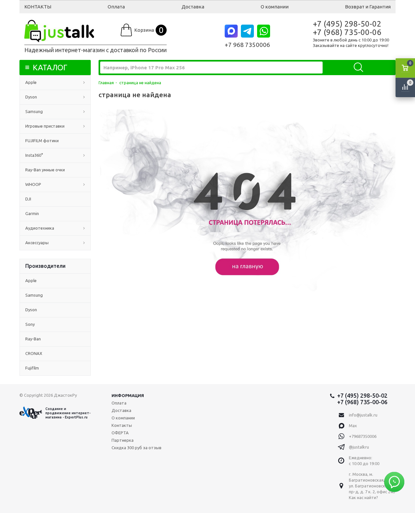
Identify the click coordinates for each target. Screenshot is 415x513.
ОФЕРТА (120, 432)
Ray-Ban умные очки (45, 169)
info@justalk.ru (363, 415)
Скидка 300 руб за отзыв (136, 447)
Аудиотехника (39, 228)
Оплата (116, 6)
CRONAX (33, 353)
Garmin (32, 213)
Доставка (193, 6)
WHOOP (33, 184)
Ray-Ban (33, 338)
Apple (31, 82)
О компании (275, 6)
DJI (28, 199)
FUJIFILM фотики (42, 140)
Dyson (31, 97)
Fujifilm (32, 368)
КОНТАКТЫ (37, 6)
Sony (30, 324)
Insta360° (34, 155)
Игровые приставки (45, 126)
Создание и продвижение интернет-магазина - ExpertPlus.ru (67, 413)
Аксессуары (37, 242)
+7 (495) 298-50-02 (347, 23)
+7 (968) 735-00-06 (347, 32)
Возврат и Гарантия (368, 6)
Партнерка (123, 440)
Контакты (122, 425)
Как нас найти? (363, 497)
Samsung (34, 111)
